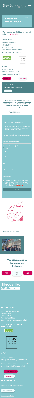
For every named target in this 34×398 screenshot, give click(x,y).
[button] (29, 6)
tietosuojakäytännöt (19, 185)
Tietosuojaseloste (7, 396)
